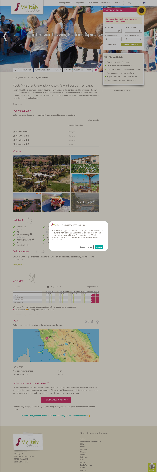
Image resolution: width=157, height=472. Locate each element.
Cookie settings (86, 247)
